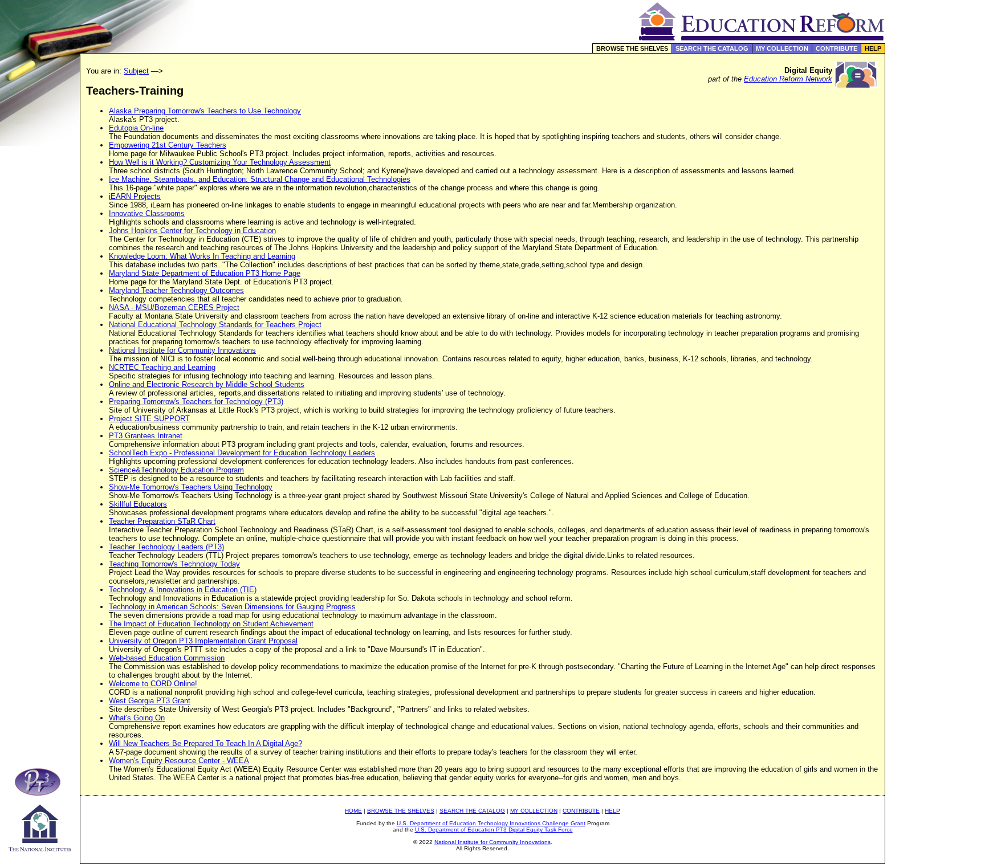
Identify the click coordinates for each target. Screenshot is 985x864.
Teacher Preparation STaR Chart (162, 521)
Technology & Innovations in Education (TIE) (183, 589)
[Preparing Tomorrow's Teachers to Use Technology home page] (40, 792)
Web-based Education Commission (167, 658)
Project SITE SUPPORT (149, 418)
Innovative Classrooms (147, 213)
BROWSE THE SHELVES (632, 48)
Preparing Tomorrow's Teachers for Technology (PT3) (196, 401)
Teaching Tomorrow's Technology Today (174, 564)
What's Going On (137, 718)
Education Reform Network (788, 79)
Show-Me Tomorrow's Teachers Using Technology (190, 487)
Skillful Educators (138, 504)
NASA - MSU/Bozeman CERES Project (174, 307)
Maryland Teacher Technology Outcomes (176, 290)
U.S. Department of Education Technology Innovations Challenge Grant (491, 823)
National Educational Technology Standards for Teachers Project (215, 324)
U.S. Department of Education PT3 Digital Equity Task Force (494, 829)
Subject (136, 71)
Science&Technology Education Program (176, 470)
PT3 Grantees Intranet (145, 435)
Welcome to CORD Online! (153, 683)
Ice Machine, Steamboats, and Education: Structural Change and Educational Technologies (259, 179)
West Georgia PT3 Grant (149, 700)
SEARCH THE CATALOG (711, 48)
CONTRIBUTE (836, 48)
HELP (873, 48)
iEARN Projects (135, 196)
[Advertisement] (935, 242)
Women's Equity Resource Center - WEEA (179, 760)
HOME (353, 811)
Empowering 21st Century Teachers (167, 145)
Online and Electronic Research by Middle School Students (206, 384)
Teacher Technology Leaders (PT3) (166, 547)
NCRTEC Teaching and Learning (162, 367)
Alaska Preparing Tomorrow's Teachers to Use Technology (205, 111)
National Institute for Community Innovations (182, 350)
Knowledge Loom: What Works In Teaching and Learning (202, 256)
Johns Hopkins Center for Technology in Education (192, 230)
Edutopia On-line (136, 128)
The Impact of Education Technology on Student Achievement (211, 624)
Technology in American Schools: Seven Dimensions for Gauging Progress (232, 606)
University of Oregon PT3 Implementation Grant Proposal (203, 641)
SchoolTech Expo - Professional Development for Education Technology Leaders (242, 453)
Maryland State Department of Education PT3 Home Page (204, 273)
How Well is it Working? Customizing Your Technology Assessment (220, 162)
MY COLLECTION (782, 48)
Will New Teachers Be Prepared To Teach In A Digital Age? (205, 743)
